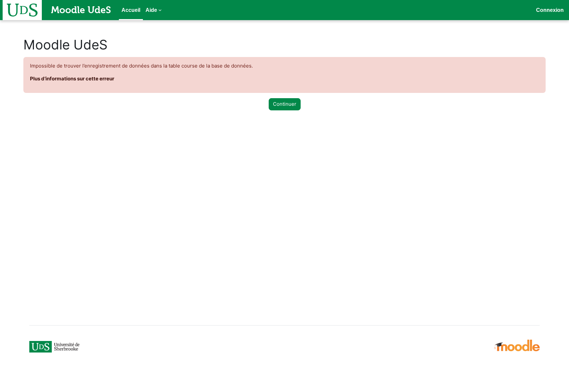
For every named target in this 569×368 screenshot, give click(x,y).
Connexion (550, 10)
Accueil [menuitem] (131, 10)
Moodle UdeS (81, 9)
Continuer (284, 104)
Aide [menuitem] (151, 10)
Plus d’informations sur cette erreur (72, 78)
